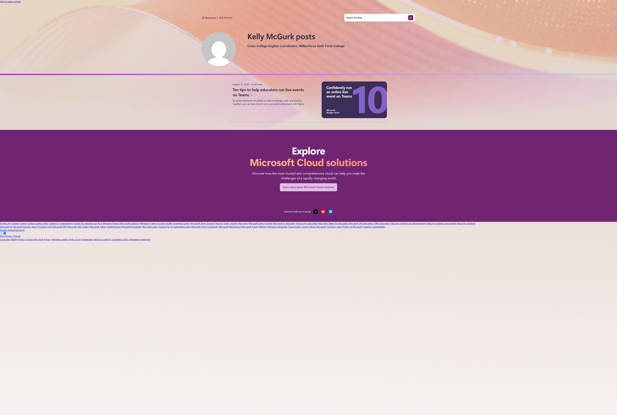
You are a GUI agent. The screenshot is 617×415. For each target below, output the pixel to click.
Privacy (47, 239)
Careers (305, 227)
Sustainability (378, 227)
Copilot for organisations (61, 223)
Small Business (114, 227)
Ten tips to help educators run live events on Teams (268, 92)
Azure (34, 227)
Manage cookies (60, 239)
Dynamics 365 (45, 227)
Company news (334, 227)
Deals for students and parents (441, 223)
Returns (219, 223)
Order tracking (231, 223)
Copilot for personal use (85, 223)
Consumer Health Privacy (12, 239)
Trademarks (87, 239)
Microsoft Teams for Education (333, 223)
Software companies (277, 227)
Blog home (210, 17)
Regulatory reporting (140, 239)
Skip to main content (10, 1)
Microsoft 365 (60, 227)
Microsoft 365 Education (361, 223)
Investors (367, 227)
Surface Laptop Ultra (38, 223)
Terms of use (75, 239)
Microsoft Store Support (203, 223)
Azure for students (466, 223)
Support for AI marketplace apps (174, 227)
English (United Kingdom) (12, 230)
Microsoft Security (22, 227)
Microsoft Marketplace (230, 227)
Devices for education (306, 223)
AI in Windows (105, 223)
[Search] (410, 17)
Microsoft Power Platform (254, 227)
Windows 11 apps (148, 223)
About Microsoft (318, 227)
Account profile (164, 223)
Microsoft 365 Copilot (78, 227)
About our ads (101, 239)
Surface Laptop (19, 223)
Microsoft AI (6, 227)
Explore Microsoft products (125, 223)
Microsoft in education (284, 223)
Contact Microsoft (35, 239)
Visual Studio (294, 227)
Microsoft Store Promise (261, 223)
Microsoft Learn (150, 227)
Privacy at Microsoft (352, 227)
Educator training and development (408, 223)
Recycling (243, 223)
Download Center (181, 223)
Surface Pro (5, 223)
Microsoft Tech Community (204, 227)
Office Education (382, 223)
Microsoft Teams (98, 227)
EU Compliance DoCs (118, 239)
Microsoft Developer (131, 227)
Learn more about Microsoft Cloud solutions (308, 187)
